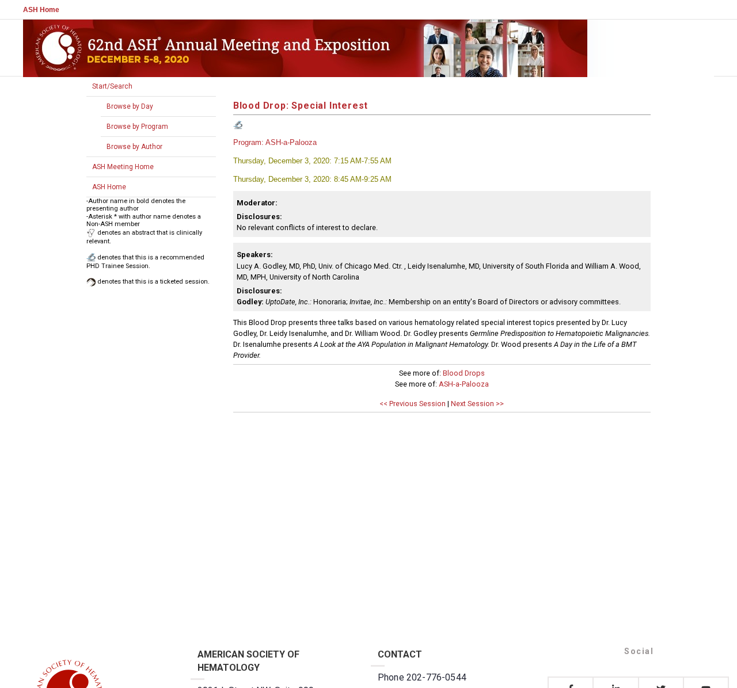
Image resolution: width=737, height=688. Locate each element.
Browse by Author (134, 147)
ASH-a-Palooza (464, 384)
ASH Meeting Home (123, 167)
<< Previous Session (412, 403)
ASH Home (41, 10)
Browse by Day (130, 106)
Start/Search (112, 86)
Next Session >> (477, 403)
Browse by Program (137, 127)
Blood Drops (464, 373)
